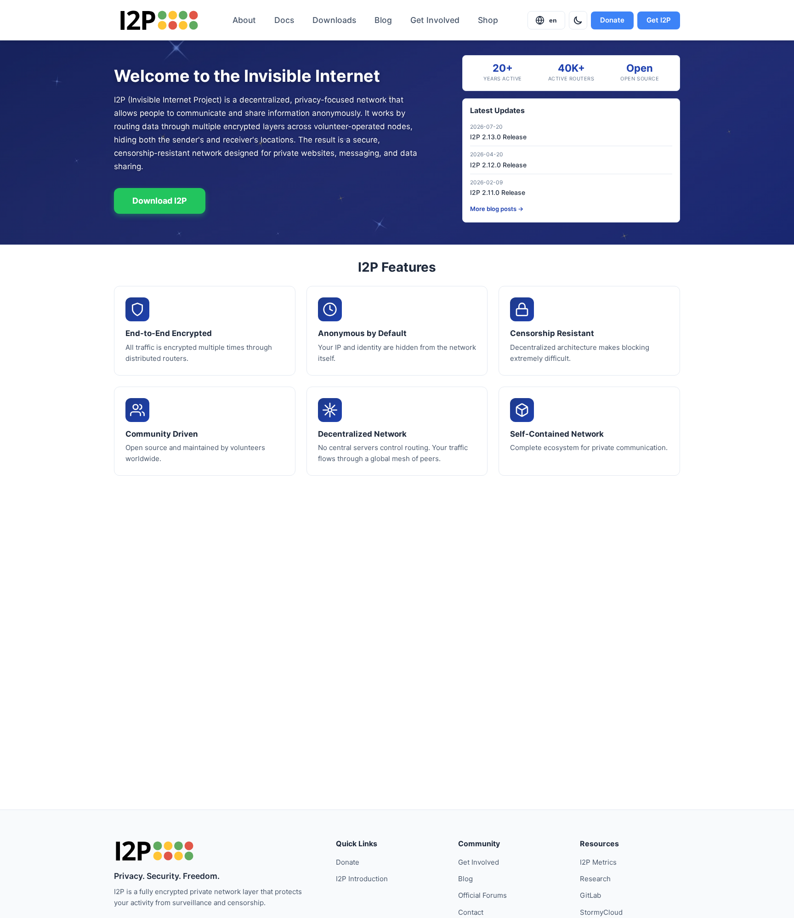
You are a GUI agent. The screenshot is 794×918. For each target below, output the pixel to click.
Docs (284, 20)
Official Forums (482, 895)
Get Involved (434, 20)
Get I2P (659, 20)
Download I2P (159, 200)
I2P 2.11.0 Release (497, 192)
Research (595, 878)
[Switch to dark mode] (578, 20)
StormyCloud (601, 912)
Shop (488, 20)
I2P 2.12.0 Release (498, 165)
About (244, 20)
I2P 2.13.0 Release (498, 137)
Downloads (334, 20)
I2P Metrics (598, 862)
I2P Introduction (362, 878)
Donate (612, 20)
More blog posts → (496, 208)
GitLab (590, 895)
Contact (470, 912)
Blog (383, 20)
